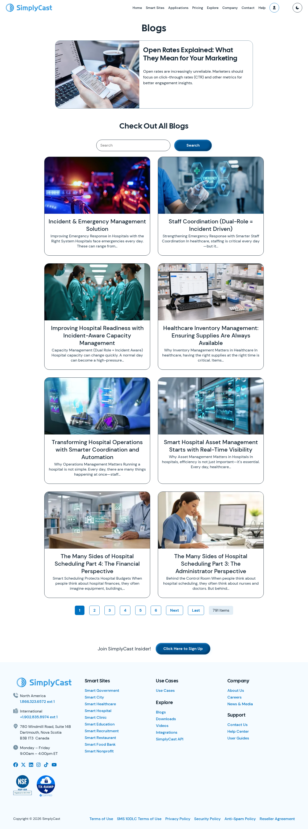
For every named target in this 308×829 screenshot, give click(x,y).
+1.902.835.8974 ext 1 (39, 716)
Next (174, 610)
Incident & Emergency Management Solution (97, 225)
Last (196, 610)
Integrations (166, 732)
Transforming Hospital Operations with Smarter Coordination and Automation (97, 449)
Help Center (238, 731)
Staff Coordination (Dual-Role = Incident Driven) (211, 225)
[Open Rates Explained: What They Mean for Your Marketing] (97, 74)
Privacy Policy (177, 818)
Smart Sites (155, 8)
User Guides (238, 738)
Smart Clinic (96, 717)
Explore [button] (212, 8)
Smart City (94, 697)
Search (193, 145)
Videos (162, 725)
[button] (274, 8)
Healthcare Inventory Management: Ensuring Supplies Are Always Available (210, 335)
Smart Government (102, 690)
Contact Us (237, 724)
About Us (235, 690)
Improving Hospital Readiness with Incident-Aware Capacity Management (97, 335)
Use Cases (165, 690)
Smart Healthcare (100, 703)
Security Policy (207, 818)
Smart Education (100, 724)
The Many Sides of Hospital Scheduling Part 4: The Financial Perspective (97, 563)
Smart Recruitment (102, 730)
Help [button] (262, 8)
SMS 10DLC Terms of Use (139, 818)
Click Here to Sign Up (183, 648)
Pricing (197, 8)
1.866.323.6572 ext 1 (37, 701)
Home (137, 8)
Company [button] (230, 8)
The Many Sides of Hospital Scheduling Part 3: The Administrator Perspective (210, 563)
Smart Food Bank (100, 744)
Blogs (161, 712)
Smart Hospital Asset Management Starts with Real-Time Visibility (211, 445)
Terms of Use (101, 818)
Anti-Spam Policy (240, 818)
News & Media (240, 703)
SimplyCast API (169, 739)
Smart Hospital (98, 710)
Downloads (166, 718)
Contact (248, 8)
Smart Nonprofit (99, 751)
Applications (178, 8)
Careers (234, 697)
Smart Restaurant (100, 737)
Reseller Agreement (277, 818)
